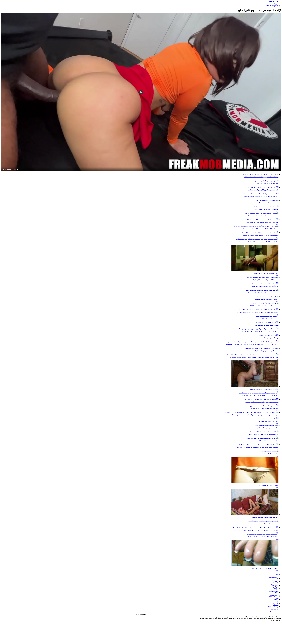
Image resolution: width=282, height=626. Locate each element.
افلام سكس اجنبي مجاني (275, 1)
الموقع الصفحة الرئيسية (272, 3)
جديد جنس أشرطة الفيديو (272, 5)
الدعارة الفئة (275, 6)
